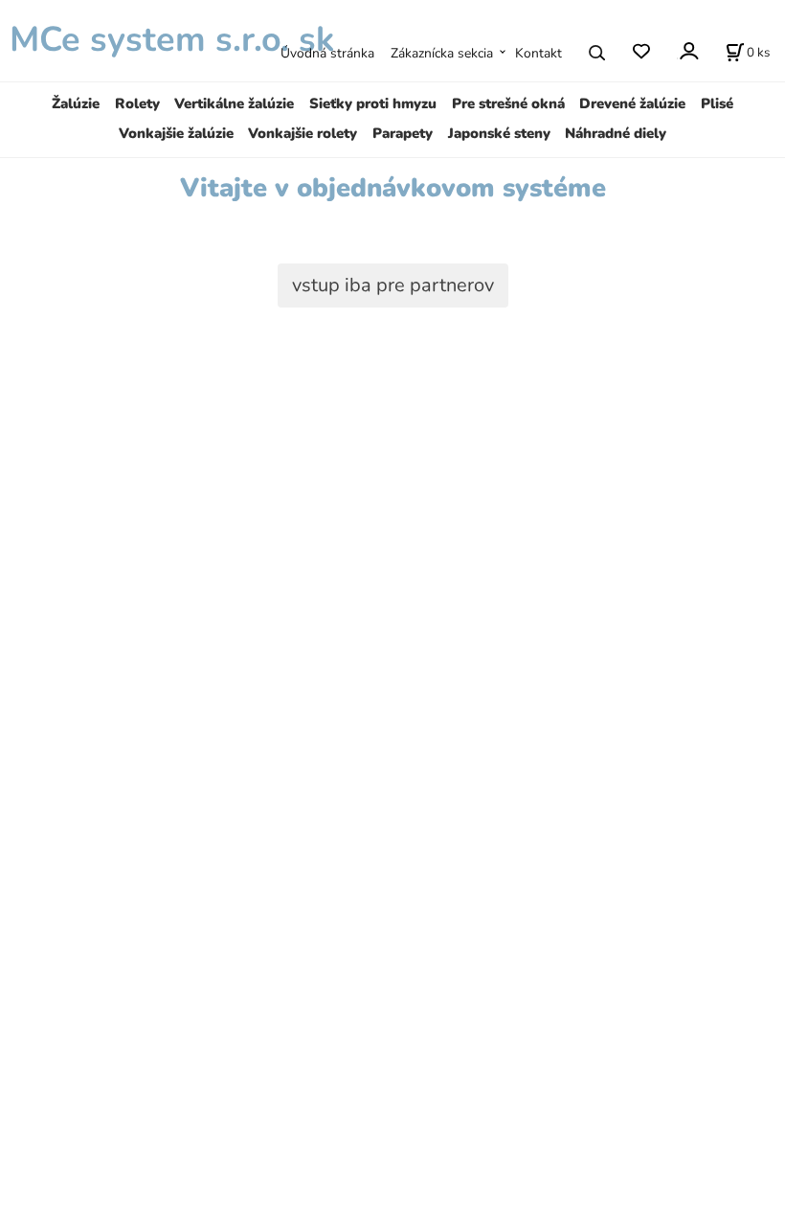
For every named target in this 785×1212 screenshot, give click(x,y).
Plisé (717, 103)
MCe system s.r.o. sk (167, 39)
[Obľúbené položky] (641, 52)
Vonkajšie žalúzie (176, 133)
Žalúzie (76, 103)
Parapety (402, 133)
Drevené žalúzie (632, 103)
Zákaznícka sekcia (442, 53)
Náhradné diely (615, 133)
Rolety (137, 103)
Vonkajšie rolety (302, 133)
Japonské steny (499, 133)
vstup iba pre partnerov (393, 285)
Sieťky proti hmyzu (373, 103)
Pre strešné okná (508, 103)
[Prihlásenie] (688, 51)
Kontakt (538, 53)
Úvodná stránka (327, 53)
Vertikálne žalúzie (234, 103)
